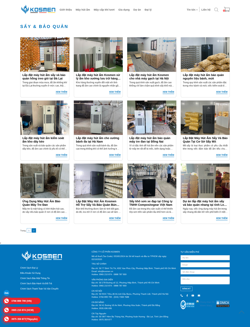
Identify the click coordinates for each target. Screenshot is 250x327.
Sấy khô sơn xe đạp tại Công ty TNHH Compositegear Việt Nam (150, 203)
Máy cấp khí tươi (104, 9)
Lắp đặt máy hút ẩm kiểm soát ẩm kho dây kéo (43, 139)
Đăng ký (186, 289)
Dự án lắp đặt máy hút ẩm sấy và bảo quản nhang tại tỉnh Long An (205, 203)
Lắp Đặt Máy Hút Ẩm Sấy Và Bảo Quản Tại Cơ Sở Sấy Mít (205, 139)
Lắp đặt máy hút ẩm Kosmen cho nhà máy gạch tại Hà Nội (149, 76)
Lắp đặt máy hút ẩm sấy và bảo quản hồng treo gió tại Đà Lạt (43, 76)
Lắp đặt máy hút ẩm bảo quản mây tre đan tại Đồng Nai (149, 139)
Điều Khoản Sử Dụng (30, 273)
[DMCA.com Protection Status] (223, 303)
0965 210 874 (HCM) (22, 310)
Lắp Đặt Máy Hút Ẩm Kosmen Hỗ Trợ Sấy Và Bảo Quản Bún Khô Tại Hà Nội (96, 203)
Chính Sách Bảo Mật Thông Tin (35, 278)
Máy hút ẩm (83, 9)
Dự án (137, 9)
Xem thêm (61, 92)
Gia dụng (124, 9)
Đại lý (148, 9)
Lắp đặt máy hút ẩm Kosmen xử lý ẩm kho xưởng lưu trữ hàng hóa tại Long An (98, 76)
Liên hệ (206, 9)
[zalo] (6, 293)
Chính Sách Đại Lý (29, 268)
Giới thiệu (66, 9)
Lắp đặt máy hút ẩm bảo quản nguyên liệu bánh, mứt (203, 76)
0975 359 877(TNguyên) (24, 319)
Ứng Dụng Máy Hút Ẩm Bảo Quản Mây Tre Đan (41, 203)
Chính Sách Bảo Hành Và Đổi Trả (36, 283)
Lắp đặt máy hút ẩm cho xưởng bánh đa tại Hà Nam (97, 139)
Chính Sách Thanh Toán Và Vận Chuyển (39, 288)
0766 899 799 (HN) (21, 301)
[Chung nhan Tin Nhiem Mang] (205, 303)
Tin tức (191, 9)
